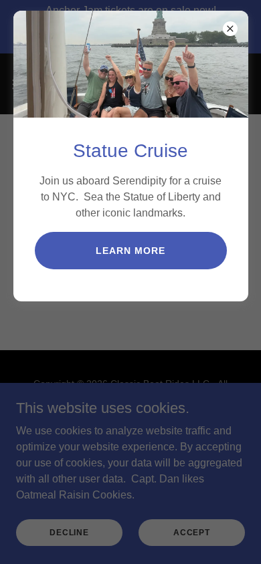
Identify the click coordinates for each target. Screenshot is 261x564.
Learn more (130, 250)
